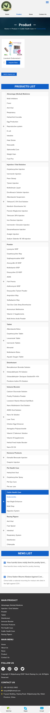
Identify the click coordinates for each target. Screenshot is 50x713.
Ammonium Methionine (15, 309)
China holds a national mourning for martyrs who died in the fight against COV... (24, 582)
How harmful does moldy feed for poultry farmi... (26, 562)
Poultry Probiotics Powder (16, 396)
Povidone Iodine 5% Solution (17, 381)
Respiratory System (14, 535)
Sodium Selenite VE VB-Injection (19, 239)
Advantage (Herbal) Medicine (18, 94)
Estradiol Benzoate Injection (17, 457)
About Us (4, 648)
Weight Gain (11, 154)
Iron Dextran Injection (15, 220)
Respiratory (11, 112)
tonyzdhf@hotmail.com (12, 691)
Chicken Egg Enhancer (15, 424)
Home (7, 14)
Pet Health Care (13, 468)
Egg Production (12, 122)
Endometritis (41, 29)
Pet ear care (11, 486)
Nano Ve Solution (13, 415)
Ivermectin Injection (14, 174)
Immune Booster (13, 387)
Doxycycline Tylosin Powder (17, 291)
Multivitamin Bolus (13, 352)
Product (19, 14)
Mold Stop (10, 506)
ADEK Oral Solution (14, 410)
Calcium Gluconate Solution (17, 391)
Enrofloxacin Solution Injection (18, 192)
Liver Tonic (11, 419)
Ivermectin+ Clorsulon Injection (18, 225)
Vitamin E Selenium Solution (17, 433)
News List (25, 553)
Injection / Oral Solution (16, 164)
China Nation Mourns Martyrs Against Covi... (25, 577)
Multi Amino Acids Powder (16, 319)
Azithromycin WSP (13, 286)
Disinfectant (12, 363)
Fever (9, 103)
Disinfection (11, 540)
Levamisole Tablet (13, 338)
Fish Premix (11, 281)
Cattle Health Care (27, 29)
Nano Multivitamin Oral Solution (18, 405)
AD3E (9, 277)
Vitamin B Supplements (15, 438)
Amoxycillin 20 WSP (14, 263)
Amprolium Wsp (12, 295)
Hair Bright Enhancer (14, 501)
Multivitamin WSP (13, 268)
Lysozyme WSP (12, 249)
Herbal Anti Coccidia (14, 117)
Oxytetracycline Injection (16, 169)
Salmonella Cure (13, 149)
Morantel (10, 347)
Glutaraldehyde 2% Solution (17, 372)
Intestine (10, 136)
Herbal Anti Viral (13, 473)
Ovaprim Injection (13, 462)
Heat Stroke (11, 140)
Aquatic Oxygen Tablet (15, 357)
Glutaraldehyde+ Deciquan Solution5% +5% (23, 376)
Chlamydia (11, 544)
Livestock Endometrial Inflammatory (13, 58)
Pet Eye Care (12, 482)
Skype (26, 711)
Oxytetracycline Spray (15, 477)
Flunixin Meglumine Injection (17, 211)
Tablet (9, 324)
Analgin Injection (13, 234)
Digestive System (13, 511)
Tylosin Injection (13, 183)
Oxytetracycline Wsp (14, 254)
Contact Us (43, 14)
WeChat (8, 711)
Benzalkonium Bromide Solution (18, 367)
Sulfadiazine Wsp (13, 300)
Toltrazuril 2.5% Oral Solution (17, 202)
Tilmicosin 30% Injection (15, 215)
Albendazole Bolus (13, 329)
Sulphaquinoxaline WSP (15, 258)
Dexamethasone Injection (16, 229)
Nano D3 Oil (11, 447)
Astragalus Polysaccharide (16, 429)
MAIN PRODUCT (9, 600)
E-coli (9, 131)
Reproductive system (14, 126)
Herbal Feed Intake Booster (17, 442)
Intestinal (10, 530)
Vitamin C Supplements (15, 314)
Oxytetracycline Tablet (15, 334)
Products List (25, 86)
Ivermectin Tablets (13, 343)
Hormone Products (14, 453)
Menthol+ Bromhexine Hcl (16, 206)
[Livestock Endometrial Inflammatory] (13, 55)
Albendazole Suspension (16, 197)
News (31, 14)
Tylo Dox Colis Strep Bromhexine (19, 305)
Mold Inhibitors (12, 98)
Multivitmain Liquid (13, 188)
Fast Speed (11, 526)
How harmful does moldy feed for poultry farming (22, 566)
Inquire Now (13, 62)
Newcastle (10, 145)
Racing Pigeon (12, 517)
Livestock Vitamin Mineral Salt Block (20, 401)
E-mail (42, 711)
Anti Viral (10, 108)
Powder (10, 244)
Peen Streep (11, 178)
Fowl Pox (10, 159)
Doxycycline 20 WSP (14, 272)
